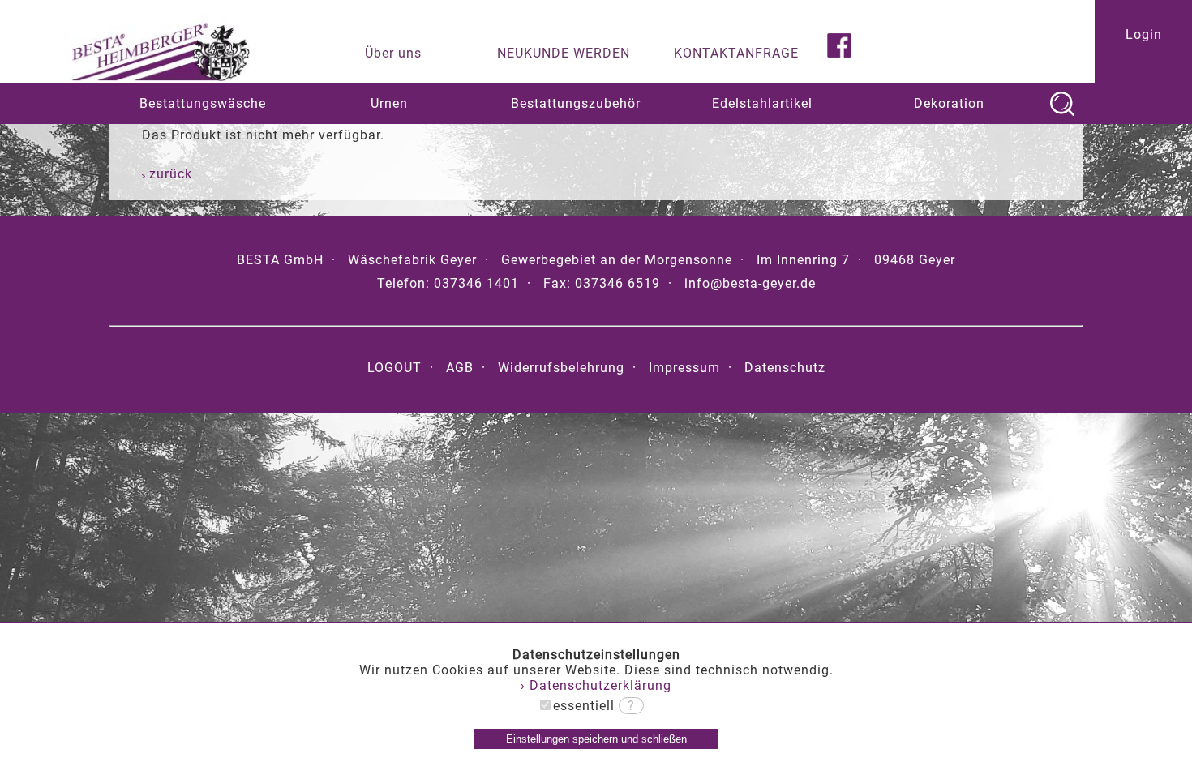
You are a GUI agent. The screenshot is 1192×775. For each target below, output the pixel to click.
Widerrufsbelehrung (561, 367)
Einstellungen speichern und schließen (596, 739)
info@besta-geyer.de (750, 283)
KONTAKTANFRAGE (736, 53)
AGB (460, 367)
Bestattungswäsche (202, 103)
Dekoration (949, 103)
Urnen (389, 103)
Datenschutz (784, 367)
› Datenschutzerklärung (596, 685)
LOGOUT (394, 367)
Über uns (393, 53)
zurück (168, 174)
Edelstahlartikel (762, 103)
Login (1144, 34)
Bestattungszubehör (576, 103)
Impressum (684, 367)
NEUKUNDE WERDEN (563, 53)
